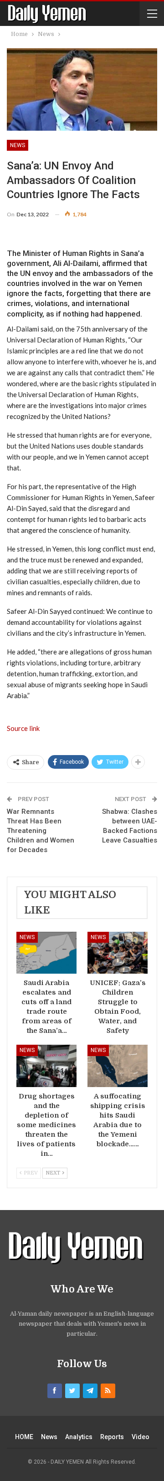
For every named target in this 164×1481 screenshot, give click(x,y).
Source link (23, 728)
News (17, 145)
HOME (24, 1436)
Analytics (78, 1436)
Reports (112, 1436)
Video (140, 1436)
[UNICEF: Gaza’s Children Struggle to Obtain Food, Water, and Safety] (117, 953)
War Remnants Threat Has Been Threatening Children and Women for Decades (40, 830)
